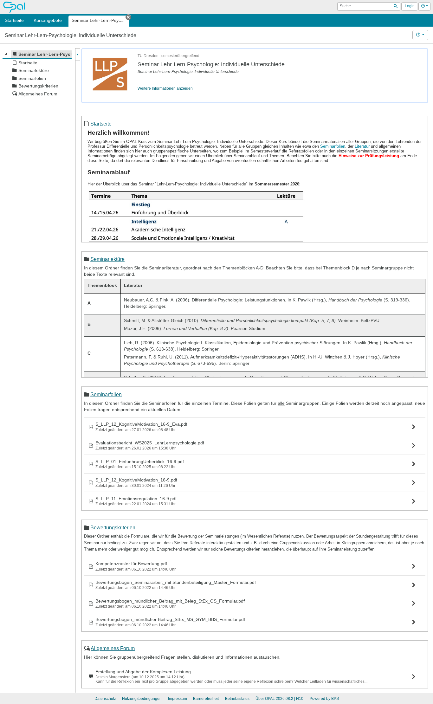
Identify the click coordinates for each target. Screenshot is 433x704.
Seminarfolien (106, 394)
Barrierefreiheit (206, 698)
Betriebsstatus (237, 698)
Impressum (177, 698)
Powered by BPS (324, 698)
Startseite (101, 123)
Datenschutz (105, 698)
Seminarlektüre (107, 259)
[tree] (37, 74)
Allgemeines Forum (113, 648)
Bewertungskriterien (112, 527)
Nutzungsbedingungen (142, 698)
